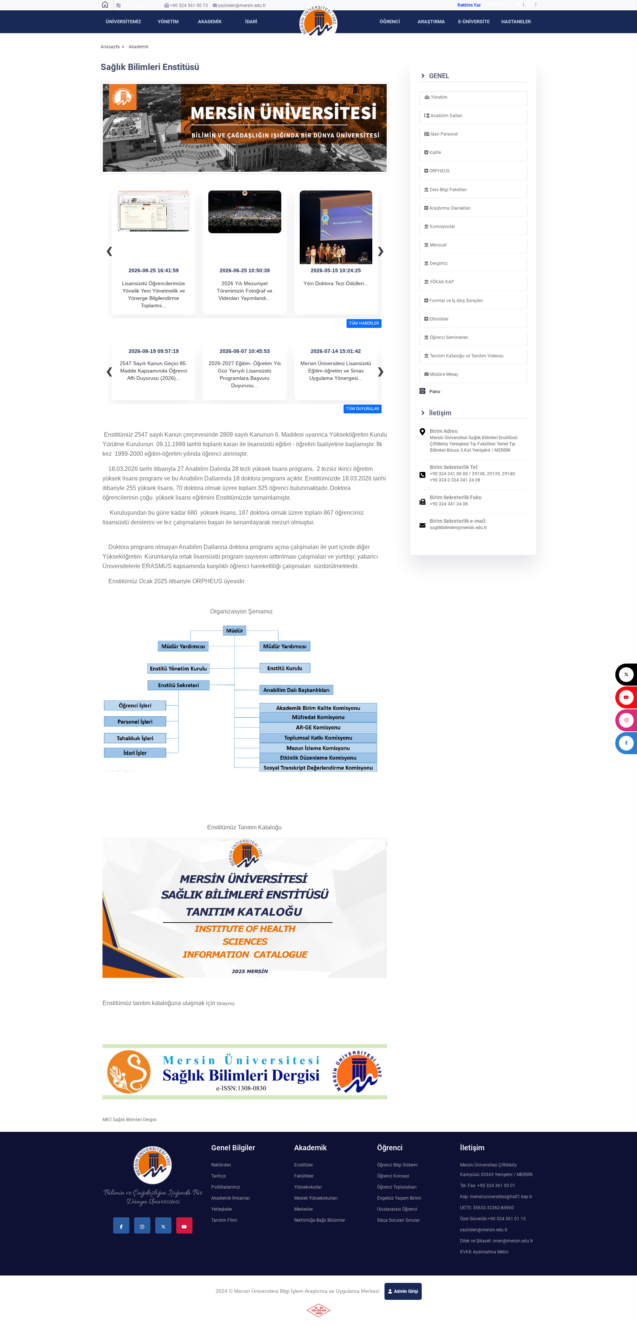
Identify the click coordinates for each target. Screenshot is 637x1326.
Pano (434, 391)
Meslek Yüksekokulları (316, 1198)
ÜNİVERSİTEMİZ (123, 21)
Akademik (139, 46)
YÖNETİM (168, 21)
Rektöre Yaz (469, 5)
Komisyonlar (442, 226)
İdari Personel (443, 134)
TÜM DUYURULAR (362, 408)
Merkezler (303, 1209)
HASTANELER (516, 21)
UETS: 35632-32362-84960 (487, 1207)
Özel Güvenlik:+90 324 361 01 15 (493, 1218)
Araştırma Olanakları (449, 208)
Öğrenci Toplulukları (397, 1187)
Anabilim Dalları (446, 115)
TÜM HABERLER (364, 323)
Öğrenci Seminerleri (448, 337)
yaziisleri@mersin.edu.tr (242, 5)
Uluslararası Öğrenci (397, 1209)
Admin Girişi (406, 1291)
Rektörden (221, 1165)
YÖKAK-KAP (441, 281)
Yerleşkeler (221, 1209)
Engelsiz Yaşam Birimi (399, 1198)
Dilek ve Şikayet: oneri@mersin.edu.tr (496, 1240)
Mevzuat (438, 245)
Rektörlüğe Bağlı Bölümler (319, 1220)
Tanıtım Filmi (224, 1220)
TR (518, 4)
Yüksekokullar (308, 1187)
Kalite (434, 152)
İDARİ (251, 21)
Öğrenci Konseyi (393, 1176)
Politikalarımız (225, 1187)
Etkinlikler (438, 319)
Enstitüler (303, 1165)
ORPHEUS (438, 171)
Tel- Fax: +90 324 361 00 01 (487, 1185)
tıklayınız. (226, 1003)
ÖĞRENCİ (390, 21)
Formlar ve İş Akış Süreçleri (455, 300)
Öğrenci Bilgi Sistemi (397, 1165)
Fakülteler (304, 1176)
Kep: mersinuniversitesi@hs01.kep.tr (496, 1196)
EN (530, 4)
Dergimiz (438, 263)
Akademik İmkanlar (230, 1198)
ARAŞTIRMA (431, 21)
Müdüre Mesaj (443, 374)
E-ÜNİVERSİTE (474, 21)
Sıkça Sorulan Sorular (398, 1220)
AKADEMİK (210, 21)
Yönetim (439, 97)
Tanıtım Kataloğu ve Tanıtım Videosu (466, 355)
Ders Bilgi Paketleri (448, 189)
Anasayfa (110, 46)
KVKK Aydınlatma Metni (484, 1252)
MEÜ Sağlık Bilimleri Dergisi (129, 1119)
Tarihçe (218, 1176)
